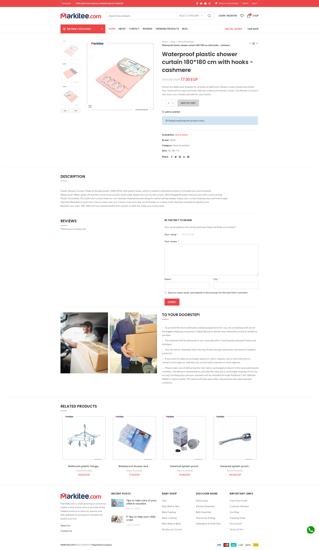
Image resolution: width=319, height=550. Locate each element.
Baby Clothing (169, 517)
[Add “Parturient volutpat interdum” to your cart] (105, 427)
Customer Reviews (239, 506)
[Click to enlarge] (90, 106)
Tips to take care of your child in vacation (141, 502)
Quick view (105, 435)
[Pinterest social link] (180, 157)
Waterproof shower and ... (134, 466)
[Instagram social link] (210, 3)
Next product (257, 43)
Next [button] (76, 110)
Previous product (250, 43)
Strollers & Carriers (172, 529)
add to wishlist (172, 112)
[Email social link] (205, 3)
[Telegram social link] (188, 157)
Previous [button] (65, 110)
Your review (171, 241)
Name (168, 278)
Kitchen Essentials (205, 506)
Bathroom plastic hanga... (84, 466)
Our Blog (234, 512)
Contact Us (66, 530)
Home (165, 41)
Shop (172, 41)
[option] (70, 50)
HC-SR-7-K (173, 150)
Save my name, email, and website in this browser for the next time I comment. (208, 292)
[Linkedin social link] (184, 157)
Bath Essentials (203, 512)
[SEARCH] (209, 16)
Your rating (171, 234)
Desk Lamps (202, 500)
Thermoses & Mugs (205, 517)
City (216, 278)
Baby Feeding (169, 512)
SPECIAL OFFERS (233, 29)
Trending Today (237, 517)
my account (236, 523)
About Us (65, 525)
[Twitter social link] (201, 3)
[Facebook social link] (197, 3)
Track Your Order (239, 500)
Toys (164, 500)
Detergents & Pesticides (208, 523)
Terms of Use (236, 529)
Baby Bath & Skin (170, 506)
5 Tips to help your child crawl (140, 518)
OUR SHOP (253, 29)
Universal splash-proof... (185, 466)
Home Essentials (186, 41)
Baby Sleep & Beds (171, 523)
